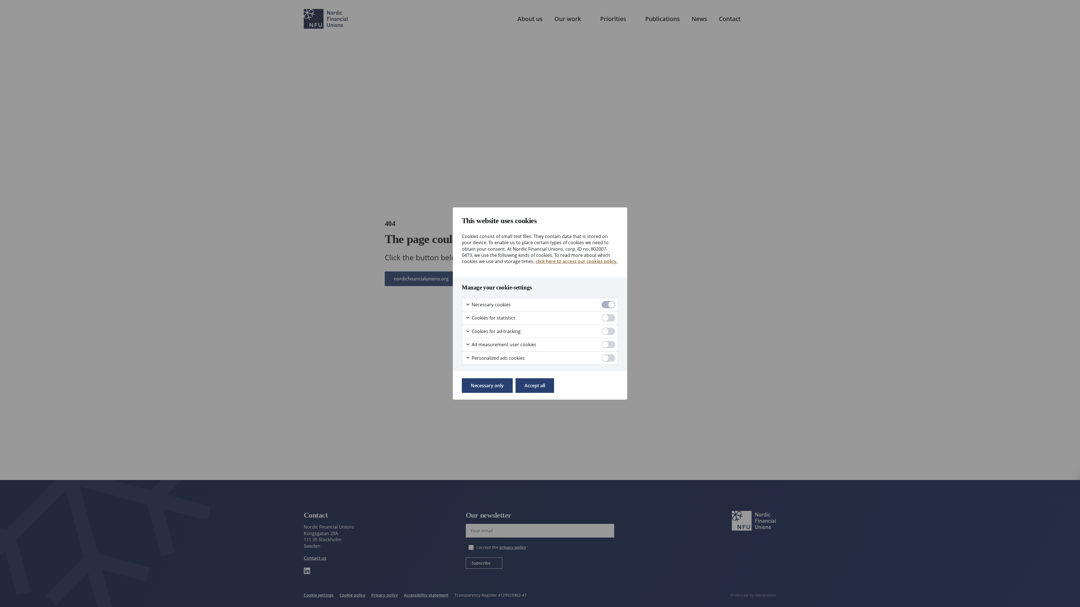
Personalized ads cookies (498, 358)
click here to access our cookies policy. (577, 261)
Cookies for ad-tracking (496, 331)
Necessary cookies (491, 305)
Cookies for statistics (493, 318)
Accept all (535, 385)
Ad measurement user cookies (503, 344)
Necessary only (487, 385)
